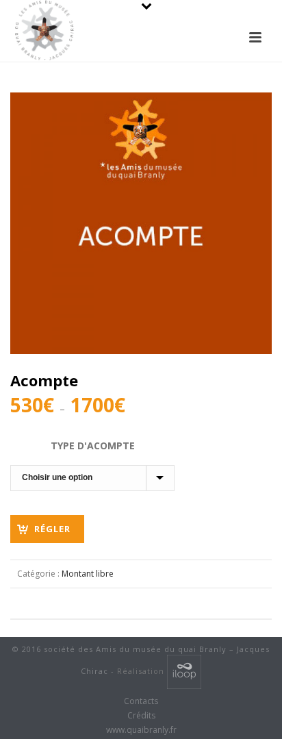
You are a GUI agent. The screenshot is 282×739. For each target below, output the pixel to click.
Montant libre (88, 573)
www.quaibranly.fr (141, 730)
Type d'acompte (93, 445)
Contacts (141, 701)
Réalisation (142, 671)
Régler (52, 529)
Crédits (141, 715)
